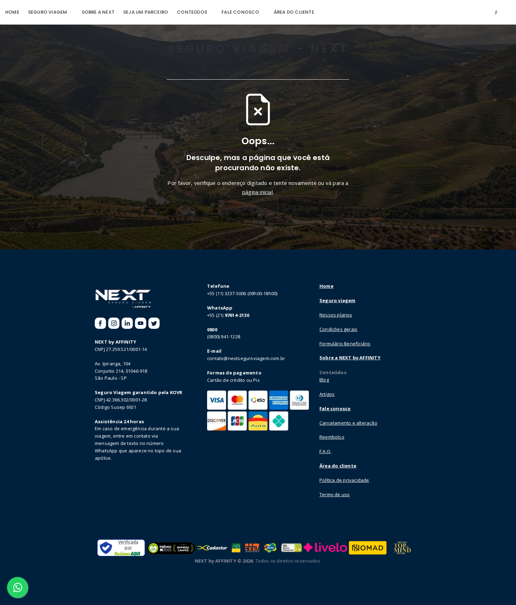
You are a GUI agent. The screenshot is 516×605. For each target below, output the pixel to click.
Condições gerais (338, 329)
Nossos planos (335, 315)
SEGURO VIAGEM (47, 12)
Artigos (327, 394)
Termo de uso (334, 494)
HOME (12, 12)
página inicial (257, 191)
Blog (324, 380)
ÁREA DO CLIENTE (294, 12)
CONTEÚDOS (192, 12)
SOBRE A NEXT (98, 12)
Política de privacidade (344, 480)
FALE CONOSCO (240, 12)
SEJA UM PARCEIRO (145, 12)
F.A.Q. (325, 451)
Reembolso (331, 437)
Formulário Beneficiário (345, 343)
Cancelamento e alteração (348, 423)
